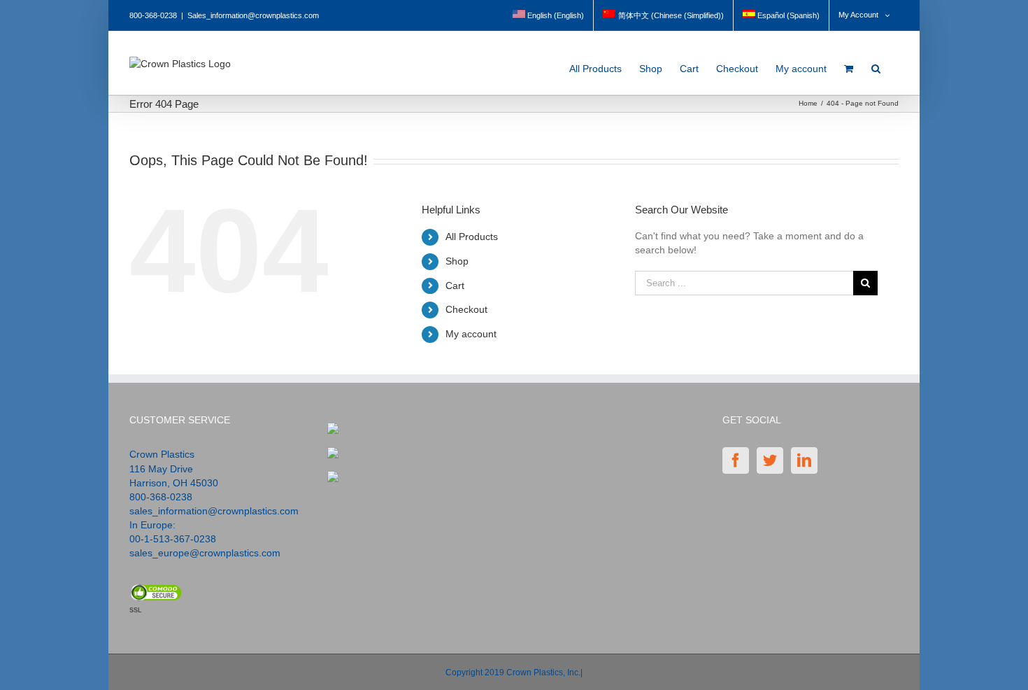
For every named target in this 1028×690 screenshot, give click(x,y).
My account (471, 333)
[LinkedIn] (804, 460)
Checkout (466, 309)
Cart (454, 285)
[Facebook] (735, 460)
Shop (457, 261)
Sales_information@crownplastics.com (253, 15)
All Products (471, 236)
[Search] (876, 64)
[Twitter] (770, 460)
